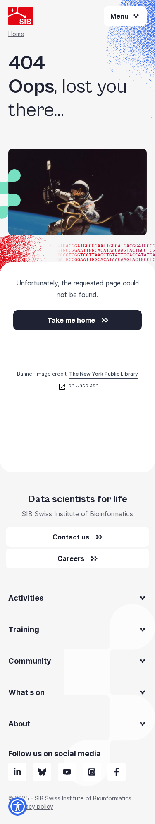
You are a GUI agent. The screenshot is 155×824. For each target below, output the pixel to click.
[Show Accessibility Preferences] (17, 806)
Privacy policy (34, 806)
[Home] (20, 16)
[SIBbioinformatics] (116, 772)
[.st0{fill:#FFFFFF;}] (92, 772)
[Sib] (42, 772)
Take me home (71, 320)
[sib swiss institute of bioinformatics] (17, 772)
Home (16, 33)
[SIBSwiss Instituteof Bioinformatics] (67, 772)
